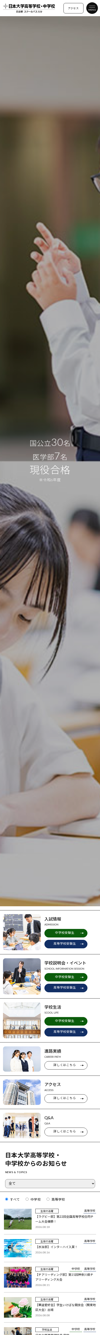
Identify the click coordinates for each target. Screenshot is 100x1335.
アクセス (73, 8)
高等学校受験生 (64, 943)
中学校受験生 (64, 932)
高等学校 (57, 1199)
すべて (14, 1199)
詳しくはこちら (64, 1065)
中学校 (35, 1199)
